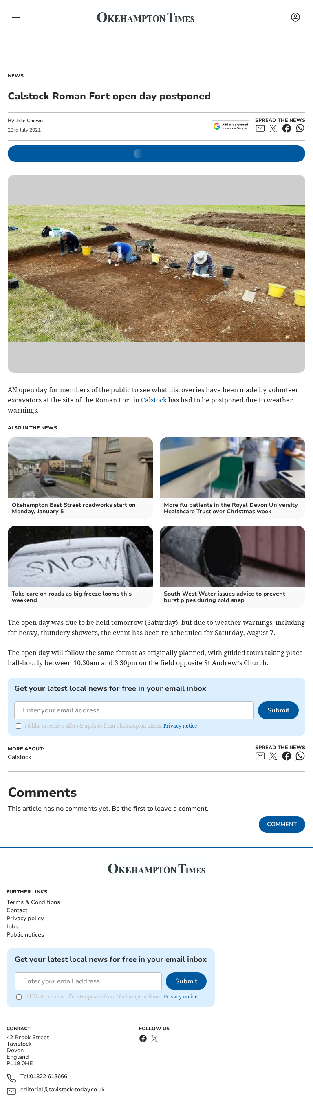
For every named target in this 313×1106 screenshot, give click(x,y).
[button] (16, 17)
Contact (17, 910)
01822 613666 (48, 1076)
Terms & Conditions (33, 902)
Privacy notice (180, 726)
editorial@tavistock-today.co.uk (62, 1089)
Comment (282, 824)
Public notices (25, 935)
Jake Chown (29, 120)
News (16, 76)
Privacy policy (25, 918)
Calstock (154, 400)
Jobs (12, 926)
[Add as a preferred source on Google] (231, 126)
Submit (278, 710)
